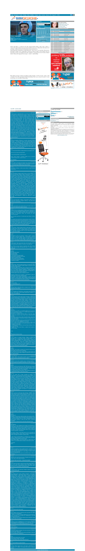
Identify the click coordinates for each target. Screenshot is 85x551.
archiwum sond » (71, 117)
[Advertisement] (42, 7)
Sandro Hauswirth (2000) (63, 25)
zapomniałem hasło (47, 27)
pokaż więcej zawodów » (62, 52)
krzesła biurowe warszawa (55, 121)
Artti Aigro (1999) (62, 26)
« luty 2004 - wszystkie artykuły (15, 108)
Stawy (14, 37)
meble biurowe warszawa (55, 119)
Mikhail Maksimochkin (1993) (64, 24)
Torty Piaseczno (53, 120)
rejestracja (38, 27)
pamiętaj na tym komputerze (42, 117)
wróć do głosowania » (70, 116)
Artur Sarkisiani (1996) (63, 27)
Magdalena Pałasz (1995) (63, 23)
